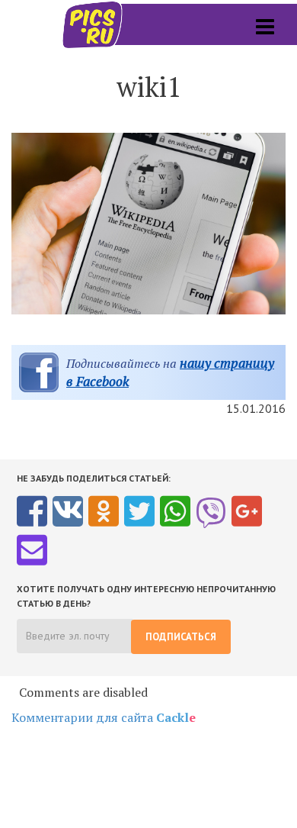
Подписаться (180, 636)
